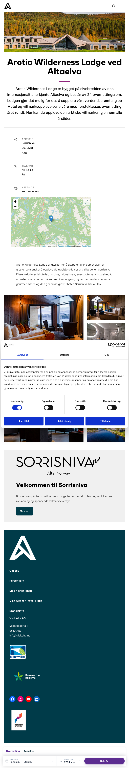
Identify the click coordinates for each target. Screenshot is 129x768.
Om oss (14, 570)
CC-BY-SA (86, 246)
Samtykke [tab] (22, 354)
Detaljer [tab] (64, 354)
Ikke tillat (23, 421)
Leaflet (43, 246)
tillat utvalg (64, 421)
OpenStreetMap (64, 246)
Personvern (16, 580)
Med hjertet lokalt (20, 590)
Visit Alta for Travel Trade (25, 600)
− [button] (15, 206)
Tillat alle (105, 421)
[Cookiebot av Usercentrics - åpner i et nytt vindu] (110, 345)
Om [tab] (106, 354)
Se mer (24, 511)
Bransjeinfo (16, 610)
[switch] (48, 407)
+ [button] (15, 201)
